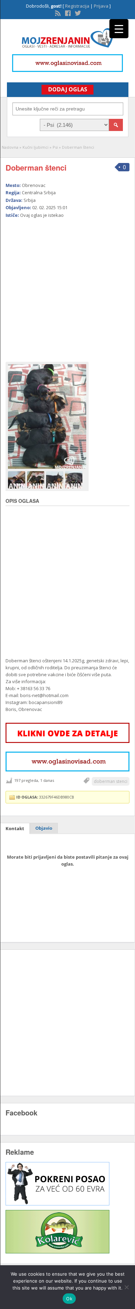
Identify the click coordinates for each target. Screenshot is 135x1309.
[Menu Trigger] (118, 28)
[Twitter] (77, 12)
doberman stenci (110, 781)
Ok (69, 1298)
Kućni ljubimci (35, 147)
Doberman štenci (36, 167)
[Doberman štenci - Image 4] (74, 479)
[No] (126, 1287)
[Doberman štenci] (47, 416)
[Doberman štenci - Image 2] (36, 479)
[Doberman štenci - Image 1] (17, 479)
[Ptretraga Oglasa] (116, 125)
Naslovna (10, 147)
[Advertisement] (67, 287)
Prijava (101, 6)
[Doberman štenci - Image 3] (55, 479)
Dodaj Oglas (67, 89)
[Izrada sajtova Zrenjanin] (57, 1204)
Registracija (77, 6)
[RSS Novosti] (57, 12)
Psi (55, 147)
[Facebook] (67, 12)
